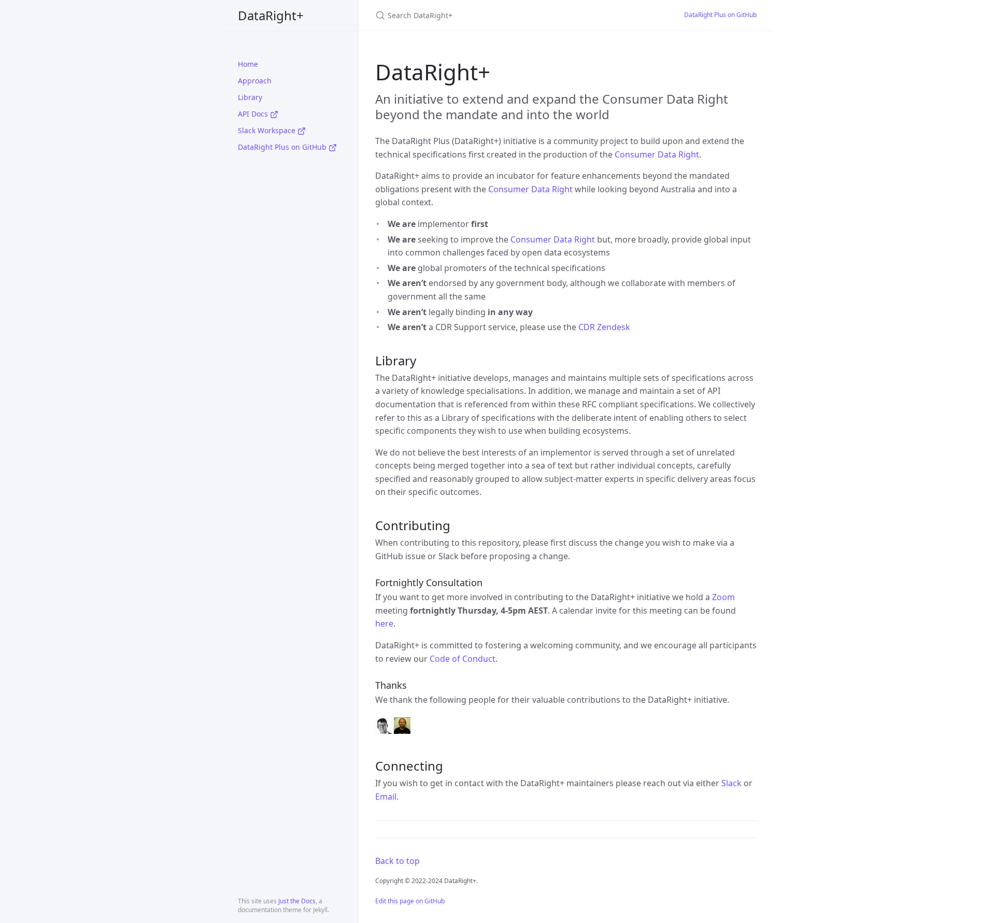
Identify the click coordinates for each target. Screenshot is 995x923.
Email (385, 796)
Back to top (397, 861)
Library (250, 97)
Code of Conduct (462, 658)
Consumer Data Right (657, 154)
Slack (731, 783)
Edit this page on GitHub (410, 901)
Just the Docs (297, 901)
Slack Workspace (267, 130)
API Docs (254, 114)
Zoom (723, 597)
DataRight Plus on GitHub (283, 147)
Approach (255, 81)
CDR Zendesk (604, 327)
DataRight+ (271, 15)
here (384, 623)
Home (248, 64)
